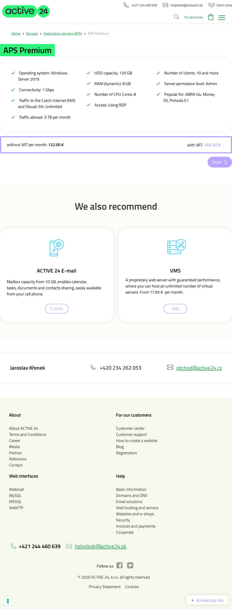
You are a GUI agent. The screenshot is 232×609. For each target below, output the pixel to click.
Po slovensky (193, 17)
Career (14, 440)
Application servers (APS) (63, 33)
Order (217, 162)
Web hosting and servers (137, 508)
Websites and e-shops (135, 514)
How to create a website (136, 440)
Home (15, 33)
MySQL (15, 495)
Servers (32, 33)
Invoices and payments (135, 526)
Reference (18, 459)
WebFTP (16, 508)
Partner (15, 453)
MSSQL (15, 501)
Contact (15, 465)
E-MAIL (56, 309)
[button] (26, 11)
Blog (120, 447)
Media (14, 447)
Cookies (132, 587)
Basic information (131, 489)
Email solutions (129, 501)
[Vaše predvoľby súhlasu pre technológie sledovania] (8, 601)
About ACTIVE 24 (23, 428)
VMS (175, 309)
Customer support (131, 434)
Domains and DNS (131, 495)
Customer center (130, 428)
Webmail (16, 489)
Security (123, 520)
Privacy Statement (105, 587)
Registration (126, 453)
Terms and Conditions (27, 434)
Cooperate (125, 532)
